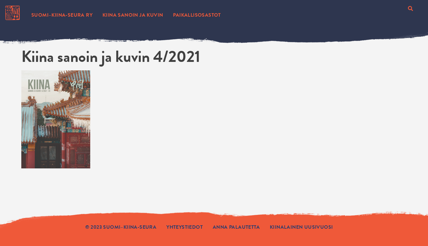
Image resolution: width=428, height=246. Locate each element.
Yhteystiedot (184, 227)
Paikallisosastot (197, 15)
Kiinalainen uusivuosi (301, 227)
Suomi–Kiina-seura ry (61, 15)
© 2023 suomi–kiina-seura (121, 227)
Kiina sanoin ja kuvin (132, 15)
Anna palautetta (236, 227)
